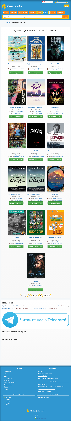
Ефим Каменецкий (58, 69)
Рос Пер (19, 241)
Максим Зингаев (19, 243)
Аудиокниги (60, 12)
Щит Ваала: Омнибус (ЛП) (10, 306)
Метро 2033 (55, 64)
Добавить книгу (47, 2)
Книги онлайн (14, 6)
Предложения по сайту (45, 374)
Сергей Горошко (19, 69)
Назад (23, 296)
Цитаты (6, 387)
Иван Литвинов (58, 200)
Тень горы (54, 194)
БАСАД (35, 151)
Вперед (47, 296)
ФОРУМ (45, 12)
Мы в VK (8, 397)
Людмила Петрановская (58, 241)
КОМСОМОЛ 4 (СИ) (8, 308)
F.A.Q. (40, 371)
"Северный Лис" (53, 308)
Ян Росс (57, 111)
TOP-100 (52, 12)
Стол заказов (8, 385)
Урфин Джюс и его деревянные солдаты (41, 64)
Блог (39, 12)
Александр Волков (38, 68)
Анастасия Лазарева (38, 287)
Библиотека (23, 12)
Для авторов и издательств (46, 389)
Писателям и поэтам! (44, 391)
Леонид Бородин (38, 69)
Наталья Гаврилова (38, 241)
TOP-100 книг (8, 378)
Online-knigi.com (37, 410)
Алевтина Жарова (19, 156)
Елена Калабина (19, 200)
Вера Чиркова (18, 155)
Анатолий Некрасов (57, 155)
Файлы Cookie (42, 376)
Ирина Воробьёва (38, 200)
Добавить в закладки (61, 2)
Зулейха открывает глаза (16, 194)
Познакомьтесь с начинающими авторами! (51, 387)
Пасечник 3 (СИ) (55, 306)
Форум (6, 389)
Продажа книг (42, 384)
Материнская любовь (55, 151)
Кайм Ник (22, 306)
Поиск (65, 17)
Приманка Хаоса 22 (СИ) (39, 308)
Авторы (33, 12)
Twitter (8, 401)
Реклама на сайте (43, 397)
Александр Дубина (58, 156)
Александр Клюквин (58, 113)
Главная (5, 12)
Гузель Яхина (18, 198)
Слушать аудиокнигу (16, 73)
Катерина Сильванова (19, 68)
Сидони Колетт (19, 111)
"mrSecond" (64, 306)
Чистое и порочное (16, 107)
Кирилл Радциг (38, 113)
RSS (7, 405)
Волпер (16, 238)
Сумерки (35, 281)
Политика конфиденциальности (48, 378)
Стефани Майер (38, 285)
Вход (66, 6)
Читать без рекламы (10, 382)
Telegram (8, 403)
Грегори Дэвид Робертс (58, 198)
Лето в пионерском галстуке (17, 64)
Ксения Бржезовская (58, 243)
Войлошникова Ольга (21, 308)
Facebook (9, 399)
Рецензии (6, 380)
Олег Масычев (38, 243)
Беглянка (16, 151)
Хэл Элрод (38, 111)
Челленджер (55, 107)
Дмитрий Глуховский (57, 68)
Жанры (14, 12)
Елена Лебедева (19, 113)
